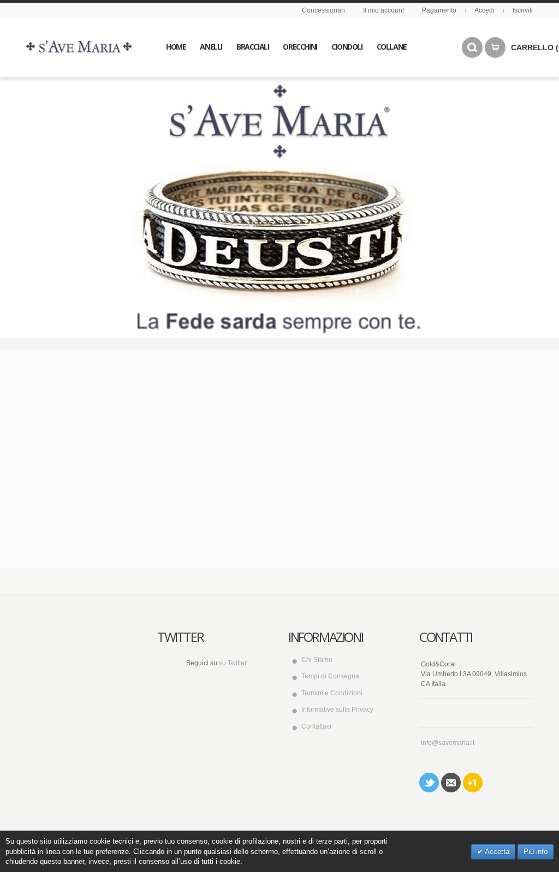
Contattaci (316, 726)
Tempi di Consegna (330, 676)
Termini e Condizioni (331, 693)
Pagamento (439, 10)
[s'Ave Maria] (79, 47)
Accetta (496, 851)
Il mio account (383, 10)
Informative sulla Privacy (337, 709)
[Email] (451, 782)
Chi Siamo (316, 660)
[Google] (473, 782)
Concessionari (323, 10)
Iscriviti (523, 10)
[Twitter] (429, 782)
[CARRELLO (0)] (495, 47)
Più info (536, 851)
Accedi (484, 10)
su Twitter (233, 663)
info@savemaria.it (447, 743)
